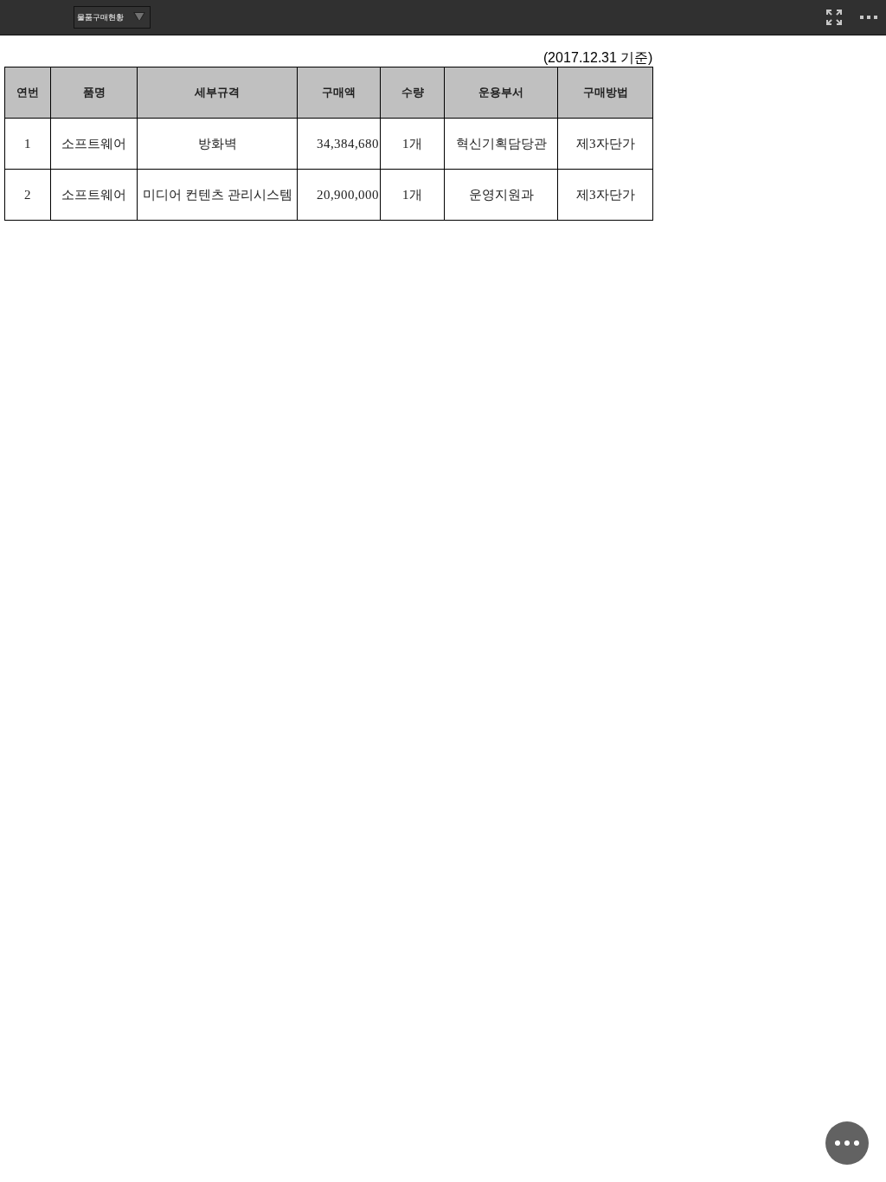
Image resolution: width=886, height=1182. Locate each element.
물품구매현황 (100, 16)
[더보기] (868, 17)
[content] (443, 591)
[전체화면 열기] (834, 17)
